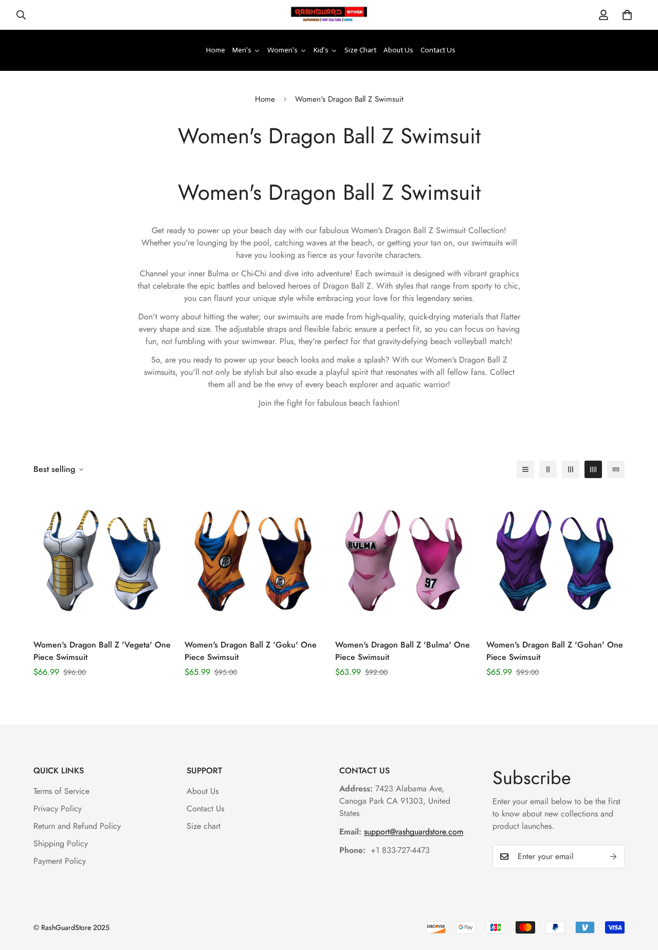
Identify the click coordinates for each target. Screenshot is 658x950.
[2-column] (548, 469)
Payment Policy (59, 861)
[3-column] (570, 469)
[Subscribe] (613, 856)
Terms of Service (61, 791)
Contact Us (205, 808)
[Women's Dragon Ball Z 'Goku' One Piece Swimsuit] (254, 559)
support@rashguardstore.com (413, 832)
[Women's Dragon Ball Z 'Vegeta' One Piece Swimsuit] (102, 559)
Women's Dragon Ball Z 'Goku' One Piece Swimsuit (251, 651)
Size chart (204, 826)
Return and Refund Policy (77, 826)
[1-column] (525, 469)
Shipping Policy (60, 843)
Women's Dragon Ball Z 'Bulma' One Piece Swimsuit (402, 651)
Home (265, 99)
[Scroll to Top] (638, 894)
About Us (202, 791)
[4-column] (593, 469)
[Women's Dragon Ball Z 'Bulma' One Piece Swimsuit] (404, 559)
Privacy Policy (57, 808)
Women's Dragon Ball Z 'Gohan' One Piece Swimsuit (554, 651)
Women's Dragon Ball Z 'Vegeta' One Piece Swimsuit (102, 651)
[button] (627, 15)
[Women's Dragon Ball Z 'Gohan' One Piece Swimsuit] (555, 559)
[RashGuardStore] (329, 15)
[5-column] (616, 469)
